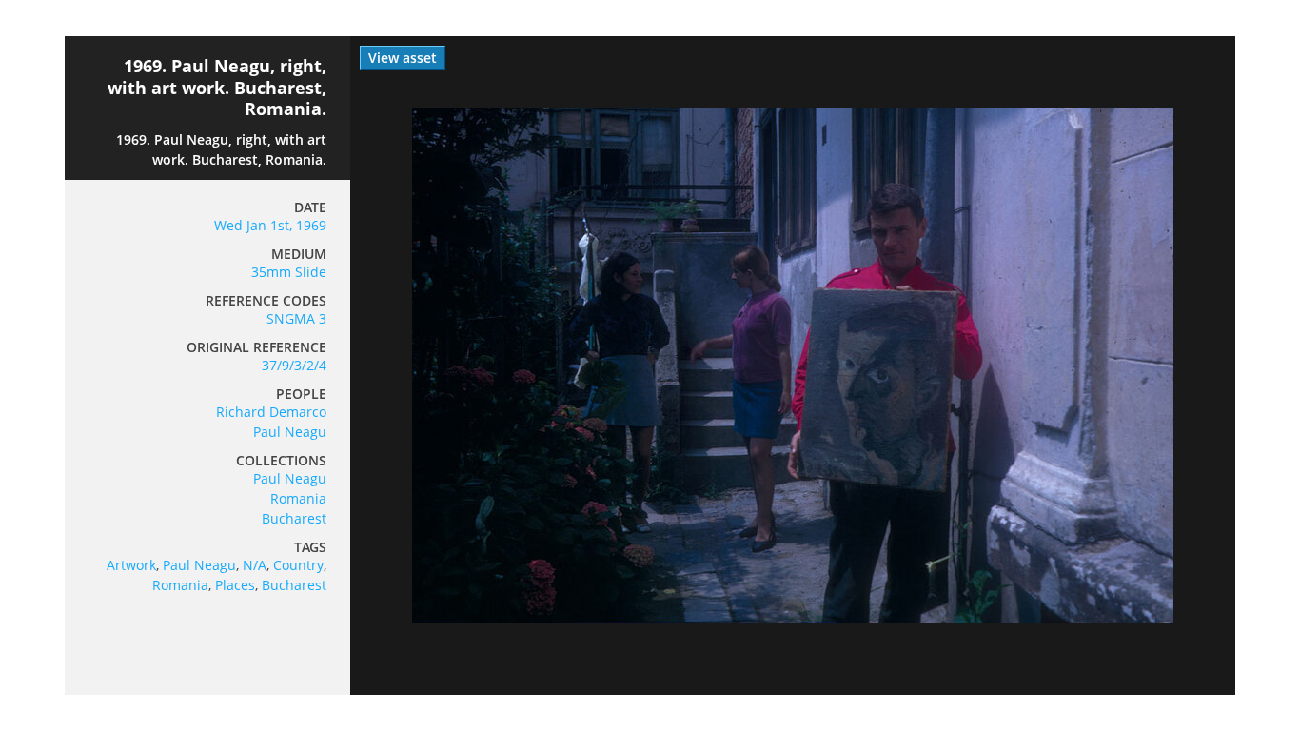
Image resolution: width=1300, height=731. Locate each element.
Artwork (131, 565)
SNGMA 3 (296, 318)
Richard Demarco (271, 412)
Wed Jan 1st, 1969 (270, 225)
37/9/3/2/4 (294, 365)
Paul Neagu (289, 432)
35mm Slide (288, 272)
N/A (254, 565)
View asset (402, 58)
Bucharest (294, 518)
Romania (298, 498)
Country (298, 565)
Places (235, 585)
